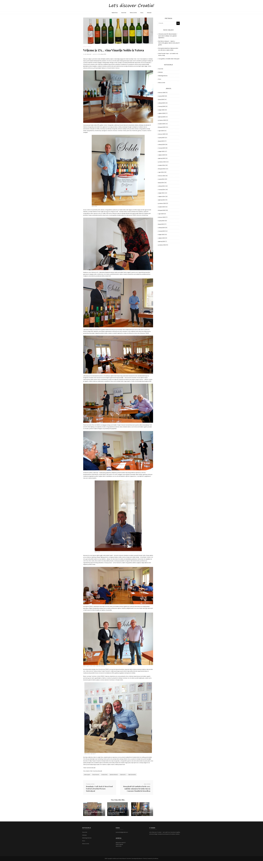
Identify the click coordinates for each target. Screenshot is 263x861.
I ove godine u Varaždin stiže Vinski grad (168, 59)
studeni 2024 (161, 165)
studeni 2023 (161, 207)
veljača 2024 (161, 196)
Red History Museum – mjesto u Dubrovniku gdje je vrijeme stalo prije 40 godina (169, 43)
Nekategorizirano (162, 76)
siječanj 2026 (161, 117)
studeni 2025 (161, 124)
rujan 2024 (161, 172)
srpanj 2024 (161, 179)
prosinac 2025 (162, 120)
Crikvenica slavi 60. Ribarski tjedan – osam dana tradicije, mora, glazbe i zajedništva (167, 35)
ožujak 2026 (161, 110)
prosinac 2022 (162, 245)
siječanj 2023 (161, 241)
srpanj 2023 (161, 220)
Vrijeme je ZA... (123, 774)
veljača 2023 (161, 238)
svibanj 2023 (161, 227)
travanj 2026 (161, 106)
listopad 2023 (161, 210)
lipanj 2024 (161, 182)
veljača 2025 (161, 155)
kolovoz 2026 (161, 92)
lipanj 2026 (161, 99)
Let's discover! (88, 54)
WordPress (155, 858)
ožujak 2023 (161, 234)
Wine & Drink (133, 12)
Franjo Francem (95, 774)
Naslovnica (115, 12)
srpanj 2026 (161, 96)
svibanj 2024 (161, 186)
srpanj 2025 (161, 137)
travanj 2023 (161, 231)
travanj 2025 (161, 148)
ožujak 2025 (161, 151)
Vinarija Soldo (104, 774)
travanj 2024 (161, 189)
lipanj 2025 (161, 141)
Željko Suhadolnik (132, 774)
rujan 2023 (161, 214)
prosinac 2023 (162, 203)
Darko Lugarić (87, 774)
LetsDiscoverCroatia (117, 858)
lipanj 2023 (161, 224)
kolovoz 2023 (161, 217)
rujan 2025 (161, 130)
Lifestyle (149, 12)
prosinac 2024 (162, 162)
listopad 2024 (161, 169)
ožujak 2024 (161, 193)
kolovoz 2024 (161, 176)
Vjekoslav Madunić (114, 774)
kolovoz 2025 (161, 134)
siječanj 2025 (161, 158)
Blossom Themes (143, 858)
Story (141, 12)
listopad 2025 (161, 127)
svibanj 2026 (161, 103)
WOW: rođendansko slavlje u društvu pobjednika (116, 813)
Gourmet (123, 12)
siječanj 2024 (161, 200)
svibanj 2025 (161, 144)
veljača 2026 (161, 113)
